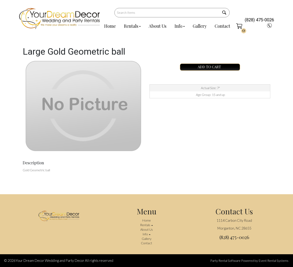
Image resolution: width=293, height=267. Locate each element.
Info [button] (145, 234)
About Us (157, 26)
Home (110, 26)
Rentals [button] (145, 225)
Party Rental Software (225, 260)
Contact (222, 26)
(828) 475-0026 (259, 19)
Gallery (200, 26)
